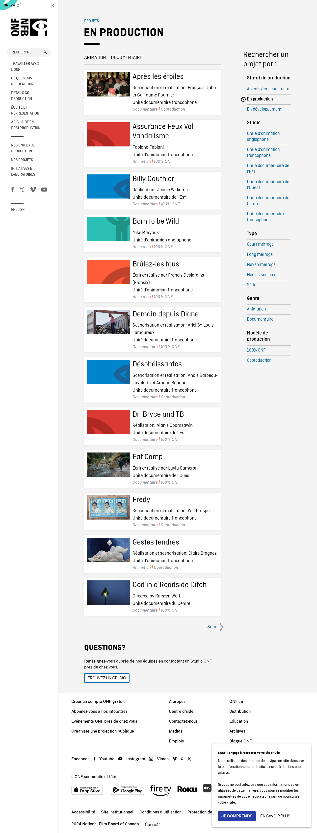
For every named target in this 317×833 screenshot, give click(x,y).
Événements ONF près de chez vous (104, 721)
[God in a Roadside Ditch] (108, 592)
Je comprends (236, 816)
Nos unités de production (23, 148)
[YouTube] (44, 190)
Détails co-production (21, 96)
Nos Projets (22, 160)
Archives (237, 731)
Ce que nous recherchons (23, 81)
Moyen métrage (261, 265)
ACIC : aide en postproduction (25, 125)
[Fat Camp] (108, 464)
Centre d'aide (181, 711)
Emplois (176, 741)
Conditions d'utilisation (160, 812)
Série (251, 285)
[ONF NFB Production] (29, 27)
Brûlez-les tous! (156, 264)
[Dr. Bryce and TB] (108, 422)
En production (260, 99)
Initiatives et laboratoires (23, 172)
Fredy (141, 500)
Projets (91, 21)
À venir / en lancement (268, 89)
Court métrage (260, 244)
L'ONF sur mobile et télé (93, 776)
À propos (177, 701)
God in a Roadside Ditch (169, 585)
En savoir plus (275, 816)
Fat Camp (147, 457)
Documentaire (126, 58)
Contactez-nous (183, 721)
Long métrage (260, 255)
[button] (45, 52)
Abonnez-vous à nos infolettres (99, 711)
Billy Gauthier (153, 179)
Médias (175, 731)
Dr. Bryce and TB (158, 414)
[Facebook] (12, 190)
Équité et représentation (25, 111)
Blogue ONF (240, 741)
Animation (95, 58)
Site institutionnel (117, 812)
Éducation (238, 721)
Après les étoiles (158, 77)
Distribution (240, 711)
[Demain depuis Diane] (108, 322)
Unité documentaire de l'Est (268, 169)
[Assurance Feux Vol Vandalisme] (108, 134)
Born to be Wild (155, 221)
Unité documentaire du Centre (268, 201)
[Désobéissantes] (108, 372)
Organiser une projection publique (102, 731)
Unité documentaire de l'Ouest (268, 185)
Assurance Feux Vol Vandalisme (162, 131)
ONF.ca (10, 5)
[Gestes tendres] (108, 550)
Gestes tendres (155, 542)
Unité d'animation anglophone (263, 137)
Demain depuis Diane (165, 314)
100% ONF (256, 350)
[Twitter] (22, 190)
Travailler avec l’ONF (25, 67)
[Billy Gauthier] (108, 186)
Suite (212, 627)
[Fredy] (108, 507)
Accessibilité (83, 812)
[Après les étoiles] (108, 84)
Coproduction (259, 360)
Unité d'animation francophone (263, 153)
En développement (264, 109)
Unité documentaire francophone (265, 217)
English (18, 210)
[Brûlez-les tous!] (108, 272)
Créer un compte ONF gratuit (98, 701)
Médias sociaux (261, 275)
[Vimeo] (33, 190)
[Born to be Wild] (108, 229)
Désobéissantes (157, 364)
